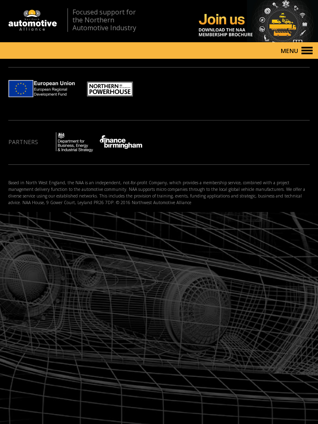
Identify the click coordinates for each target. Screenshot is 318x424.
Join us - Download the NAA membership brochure (243, 21)
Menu (289, 51)
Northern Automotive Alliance (32, 20)
